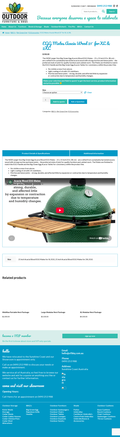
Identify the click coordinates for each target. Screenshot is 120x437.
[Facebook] (117, 6)
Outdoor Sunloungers (59, 410)
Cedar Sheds (7, 414)
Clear (89, 92)
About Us (12, 27)
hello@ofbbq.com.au (72, 353)
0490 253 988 (104, 5)
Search (112, 11)
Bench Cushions (104, 412)
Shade (46, 27)
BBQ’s (79, 27)
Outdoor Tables (57, 414)
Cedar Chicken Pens (11, 419)
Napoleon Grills (33, 412)
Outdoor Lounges (58, 416)
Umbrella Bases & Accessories (81, 420)
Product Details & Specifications (36, 153)
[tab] (36, 153)
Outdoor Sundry (57, 421)
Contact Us (89, 27)
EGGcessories (34, 33)
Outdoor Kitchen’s (58, 27)
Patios (76, 410)
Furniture (22, 27)
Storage (5, 412)
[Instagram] (114, 5)
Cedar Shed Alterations (7, 422)
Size (44, 90)
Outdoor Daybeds (58, 419)
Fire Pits (71, 27)
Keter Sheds (7, 410)
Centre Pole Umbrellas (83, 416)
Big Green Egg (22, 33)
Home (4, 27)
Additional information (94, 153)
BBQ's (13, 33)
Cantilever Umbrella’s (83, 414)
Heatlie (29, 414)
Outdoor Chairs (57, 412)
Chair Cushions (103, 414)
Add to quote (59, 101)
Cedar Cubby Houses (11, 416)
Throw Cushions (104, 419)
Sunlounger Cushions (106, 416)
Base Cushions (103, 410)
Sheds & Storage (35, 27)
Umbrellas (78, 412)
